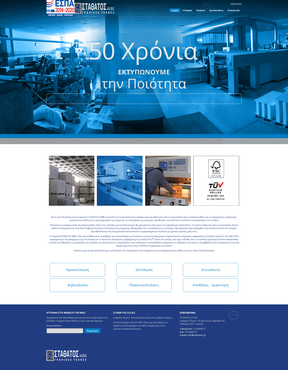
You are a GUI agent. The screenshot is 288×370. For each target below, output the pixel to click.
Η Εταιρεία (187, 10)
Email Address (54, 325)
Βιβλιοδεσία (77, 285)
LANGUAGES (236, 4)
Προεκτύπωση (77, 269)
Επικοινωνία (234, 10)
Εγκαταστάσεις (215, 10)
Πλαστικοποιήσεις (144, 285)
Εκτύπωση (144, 269)
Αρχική (175, 10)
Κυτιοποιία (211, 269)
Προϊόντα (199, 10)
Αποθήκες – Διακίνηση (211, 285)
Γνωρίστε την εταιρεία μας (144, 107)
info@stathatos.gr (197, 335)
